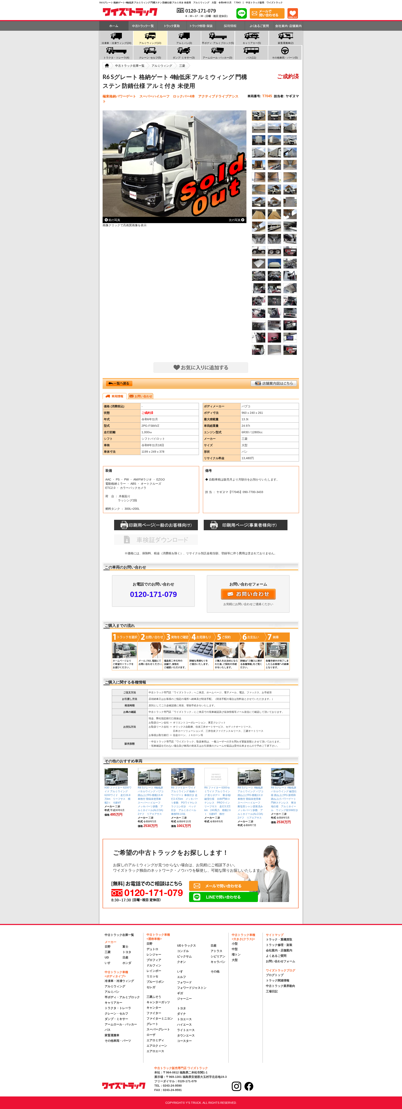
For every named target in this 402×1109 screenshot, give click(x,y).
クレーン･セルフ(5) (150, 57)
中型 (235, 949)
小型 (235, 943)
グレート (152, 1024)
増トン (236, 954)
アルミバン (112, 991)
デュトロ (152, 949)
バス (108, 1029)
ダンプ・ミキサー (116, 1019)
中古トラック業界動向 (280, 986)
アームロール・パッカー (121, 1024)
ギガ (180, 993)
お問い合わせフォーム (280, 961)
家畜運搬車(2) (286, 43)
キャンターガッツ (158, 1002)
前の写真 (114, 220)
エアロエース (155, 1051)
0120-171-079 (153, 594)
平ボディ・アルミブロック (122, 997)
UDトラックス (186, 945)
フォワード (184, 982)
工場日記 (272, 991)
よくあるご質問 (276, 955)
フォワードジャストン (191, 987)
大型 (235, 960)
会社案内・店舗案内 (279, 950)
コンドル (183, 951)
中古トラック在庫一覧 (119, 935)
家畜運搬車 (112, 1035)
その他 (215, 971)
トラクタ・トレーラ (118, 1008)
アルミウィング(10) (150, 43)
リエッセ (152, 976)
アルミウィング (115, 986)
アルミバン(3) (184, 43)
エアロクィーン (157, 1045)
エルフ (181, 977)
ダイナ (181, 1013)
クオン (181, 961)
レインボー (154, 970)
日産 (125, 957)
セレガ (151, 987)
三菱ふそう (154, 996)
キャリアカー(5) (252, 43)
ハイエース (184, 1024)
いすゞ (109, 963)
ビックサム (184, 956)
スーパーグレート (158, 1029)
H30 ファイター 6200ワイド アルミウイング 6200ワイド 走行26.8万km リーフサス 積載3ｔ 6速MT (117, 795)
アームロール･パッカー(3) (217, 57)
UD (107, 957)
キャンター (154, 1007)
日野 (108, 946)
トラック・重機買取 (279, 939)
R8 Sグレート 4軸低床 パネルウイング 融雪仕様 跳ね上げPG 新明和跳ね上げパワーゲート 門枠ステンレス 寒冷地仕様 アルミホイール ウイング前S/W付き (285, 799)
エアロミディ (155, 1040)
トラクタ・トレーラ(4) (116, 57)
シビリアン (218, 956)
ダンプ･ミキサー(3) (184, 57)
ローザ (151, 1034)
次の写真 (235, 220)
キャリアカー (113, 1002)
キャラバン (218, 961)
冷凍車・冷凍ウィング (119, 981)
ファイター (154, 1013)
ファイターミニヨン (160, 1018)
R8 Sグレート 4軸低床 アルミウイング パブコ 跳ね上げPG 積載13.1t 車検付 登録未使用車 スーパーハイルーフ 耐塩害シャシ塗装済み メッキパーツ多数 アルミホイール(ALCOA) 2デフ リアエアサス (251, 802)
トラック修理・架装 (279, 945)
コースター (184, 1041)
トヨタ (126, 952)
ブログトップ (274, 975)
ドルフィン (154, 965)
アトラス (216, 951)
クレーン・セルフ (116, 1013)
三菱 (108, 952)
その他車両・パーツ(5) (285, 57)
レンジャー (154, 954)
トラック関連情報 (277, 980)
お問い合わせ (143, 396)
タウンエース (186, 1035)
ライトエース (186, 1030)
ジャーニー (184, 998)
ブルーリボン (155, 981)
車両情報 (117, 396)
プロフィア (154, 960)
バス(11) (251, 57)
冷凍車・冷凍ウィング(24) (116, 43)
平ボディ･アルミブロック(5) (218, 43)
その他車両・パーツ (118, 1040)
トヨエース (184, 1019)
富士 (125, 946)
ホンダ (126, 963)
